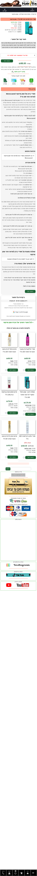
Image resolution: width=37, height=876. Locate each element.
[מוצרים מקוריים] (5, 81)
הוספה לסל (7, 61)
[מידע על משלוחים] (22, 81)
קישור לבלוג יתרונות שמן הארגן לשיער (20, 193)
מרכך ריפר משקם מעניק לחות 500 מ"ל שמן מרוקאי (16, 226)
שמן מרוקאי (14, 22)
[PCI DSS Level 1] (14, 81)
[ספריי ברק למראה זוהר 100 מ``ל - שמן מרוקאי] (29, 28)
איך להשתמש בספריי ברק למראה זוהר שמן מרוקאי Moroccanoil (18, 157)
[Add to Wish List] (24, 370)
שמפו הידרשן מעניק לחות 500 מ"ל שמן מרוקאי (17, 214)
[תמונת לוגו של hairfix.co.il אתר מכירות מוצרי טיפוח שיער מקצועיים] (18, 6)
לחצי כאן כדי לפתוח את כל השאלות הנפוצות (20, 259)
